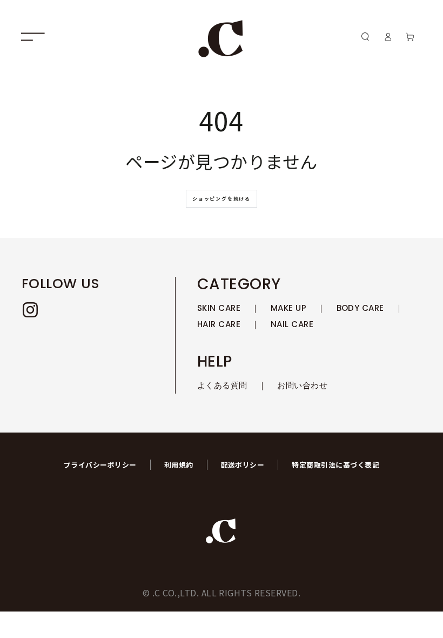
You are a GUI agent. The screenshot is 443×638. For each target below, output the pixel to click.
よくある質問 (222, 385)
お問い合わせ (302, 385)
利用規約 (178, 465)
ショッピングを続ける (221, 198)
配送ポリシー (243, 465)
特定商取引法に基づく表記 (335, 465)
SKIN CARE (218, 308)
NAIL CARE (292, 324)
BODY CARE (360, 308)
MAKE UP (288, 308)
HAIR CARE (218, 324)
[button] (365, 36)
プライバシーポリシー (100, 465)
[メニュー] (33, 36)
